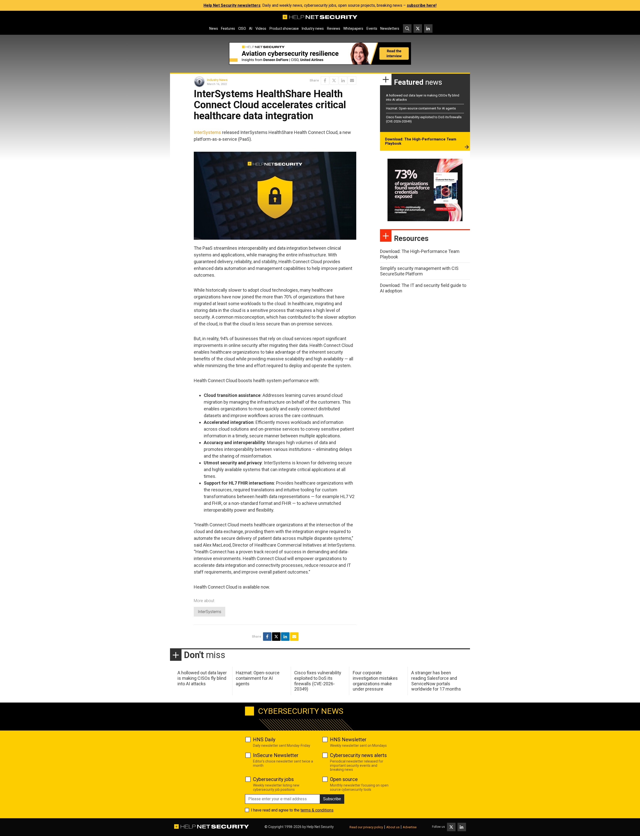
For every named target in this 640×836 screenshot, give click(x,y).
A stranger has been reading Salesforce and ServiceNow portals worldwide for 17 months (436, 681)
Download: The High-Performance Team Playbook (420, 141)
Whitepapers (353, 28)
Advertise (409, 827)
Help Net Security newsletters (232, 5)
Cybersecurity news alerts (358, 755)
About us (393, 827)
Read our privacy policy (366, 827)
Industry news (313, 28)
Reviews (333, 28)
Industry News (217, 80)
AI (250, 28)
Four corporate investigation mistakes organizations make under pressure (375, 681)
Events (371, 28)
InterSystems (207, 132)
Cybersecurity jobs (273, 779)
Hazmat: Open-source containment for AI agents (421, 108)
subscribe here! (421, 5)
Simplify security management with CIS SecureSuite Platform (419, 271)
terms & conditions (317, 810)
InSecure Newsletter (275, 755)
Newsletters (389, 28)
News (213, 28)
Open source (344, 779)
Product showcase (284, 28)
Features (228, 28)
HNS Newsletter (348, 740)
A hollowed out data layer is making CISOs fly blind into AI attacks (202, 678)
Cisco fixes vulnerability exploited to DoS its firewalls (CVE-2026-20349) (317, 681)
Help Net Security (320, 827)
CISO (242, 28)
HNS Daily (264, 740)
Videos (261, 28)
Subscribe (332, 799)
